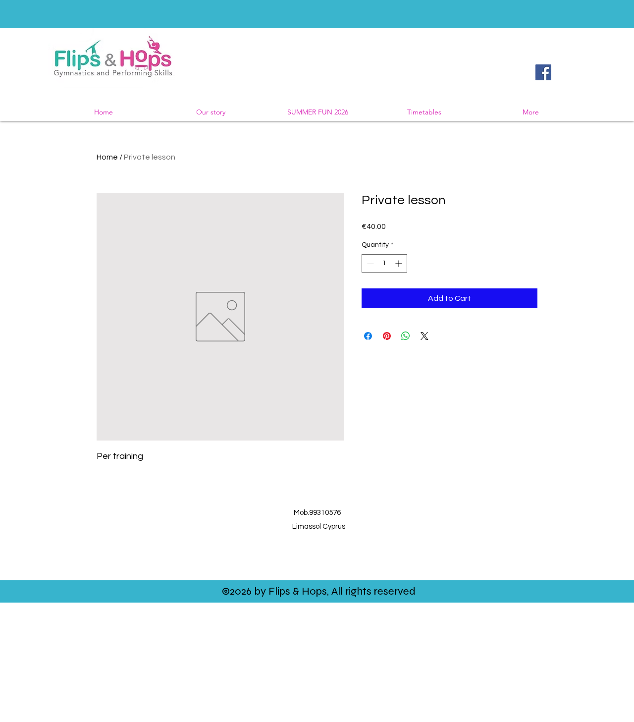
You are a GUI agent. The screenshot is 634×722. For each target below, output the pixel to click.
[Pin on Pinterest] (387, 336)
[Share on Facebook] (368, 336)
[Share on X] (424, 336)
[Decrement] (369, 263)
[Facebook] (543, 72)
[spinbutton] (384, 263)
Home (107, 157)
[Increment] (399, 263)
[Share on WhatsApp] (406, 336)
